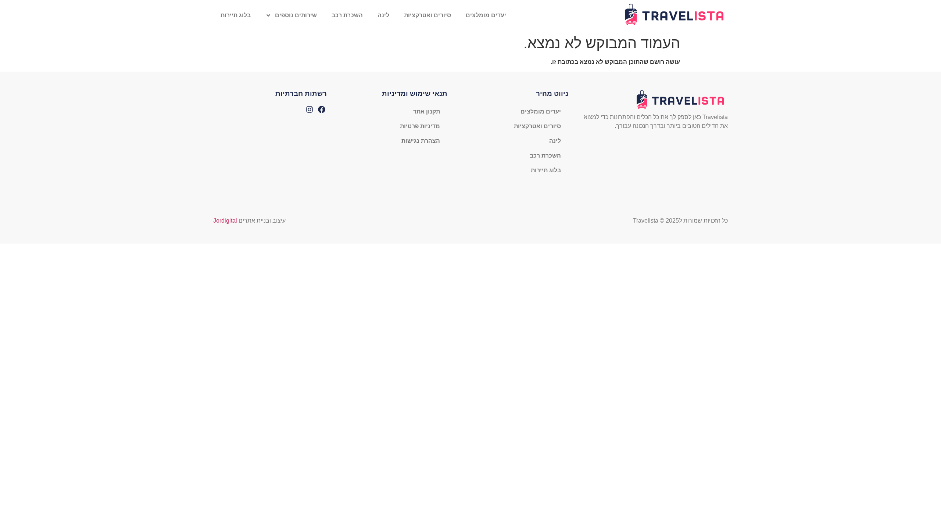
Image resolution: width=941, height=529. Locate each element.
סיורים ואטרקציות (427, 15)
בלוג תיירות (236, 15)
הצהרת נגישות (420, 141)
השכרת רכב (347, 15)
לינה (383, 15)
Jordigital (225, 220)
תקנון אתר (426, 111)
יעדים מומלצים (486, 15)
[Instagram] (309, 109)
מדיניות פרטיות (420, 126)
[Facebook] (321, 109)
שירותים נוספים (296, 15)
